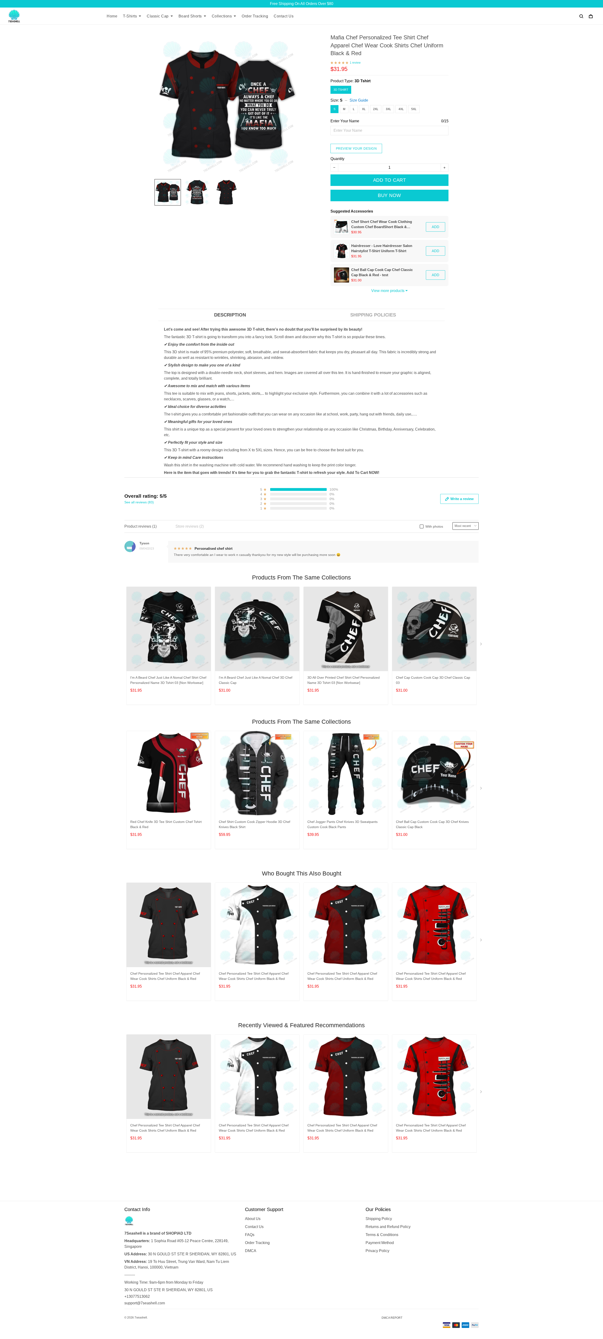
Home (112, 16)
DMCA (250, 1251)
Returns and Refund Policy (388, 1227)
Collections (222, 16)
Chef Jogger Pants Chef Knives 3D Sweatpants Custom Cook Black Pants (342, 824)
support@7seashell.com (144, 1303)
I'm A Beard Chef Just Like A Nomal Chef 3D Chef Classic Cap (255, 680)
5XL (413, 109)
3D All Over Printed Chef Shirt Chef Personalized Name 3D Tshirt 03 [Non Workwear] (343, 680)
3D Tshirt (362, 81)
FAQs (249, 1235)
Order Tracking (255, 16)
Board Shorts (190, 16)
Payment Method (380, 1243)
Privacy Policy (377, 1251)
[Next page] (481, 645)
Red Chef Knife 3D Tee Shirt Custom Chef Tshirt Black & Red (166, 824)
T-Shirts (130, 16)
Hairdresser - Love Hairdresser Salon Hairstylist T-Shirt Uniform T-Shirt (381, 248)
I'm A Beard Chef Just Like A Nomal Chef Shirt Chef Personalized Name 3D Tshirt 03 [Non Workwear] (168, 680)
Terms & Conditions (382, 1235)
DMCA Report (392, 1317)
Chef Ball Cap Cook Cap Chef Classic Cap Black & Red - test (382, 272)
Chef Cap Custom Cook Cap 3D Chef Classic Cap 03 (433, 680)
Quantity (337, 159)
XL (364, 109)
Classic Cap (158, 16)
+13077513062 (137, 1296)
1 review (355, 62)
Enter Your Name (344, 121)
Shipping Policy (379, 1219)
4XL (401, 109)
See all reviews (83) (139, 502)
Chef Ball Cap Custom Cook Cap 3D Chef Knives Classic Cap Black (432, 824)
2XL (375, 109)
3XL (388, 109)
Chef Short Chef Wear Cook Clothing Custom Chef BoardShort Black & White (381, 225)
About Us (253, 1219)
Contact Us (283, 16)
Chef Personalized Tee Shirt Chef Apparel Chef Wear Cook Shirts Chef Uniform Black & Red (165, 976)
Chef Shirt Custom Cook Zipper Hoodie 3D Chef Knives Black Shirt (254, 824)
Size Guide (359, 100)
